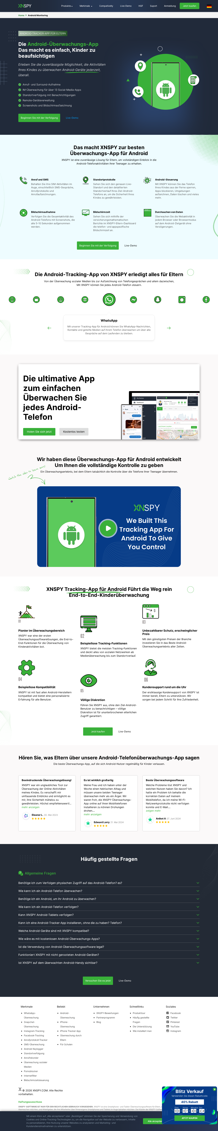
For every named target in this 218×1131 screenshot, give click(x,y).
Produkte (66, 5)
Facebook (175, 1013)
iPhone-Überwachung (67, 1024)
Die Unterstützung (142, 1026)
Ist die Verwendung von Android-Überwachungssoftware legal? (61, 946)
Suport (153, 5)
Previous (49, 331)
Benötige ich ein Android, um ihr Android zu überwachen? (57, 899)
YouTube (174, 1026)
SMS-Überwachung (34, 1044)
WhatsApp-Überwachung (31, 1015)
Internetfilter (30, 1075)
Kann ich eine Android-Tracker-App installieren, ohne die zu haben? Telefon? (70, 923)
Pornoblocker (31, 1071)
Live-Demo (126, 5)
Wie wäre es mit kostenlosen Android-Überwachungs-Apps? (59, 938)
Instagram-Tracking (34, 1031)
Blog (98, 1022)
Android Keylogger (33, 1048)
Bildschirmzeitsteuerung (36, 1080)
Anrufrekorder (31, 1057)
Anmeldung (170, 5)
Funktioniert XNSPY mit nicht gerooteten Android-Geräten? (58, 954)
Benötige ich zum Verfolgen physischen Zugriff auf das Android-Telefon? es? (70, 883)
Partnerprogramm (105, 1017)
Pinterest (175, 1022)
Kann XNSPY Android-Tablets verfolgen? (46, 915)
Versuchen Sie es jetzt (98, 980)
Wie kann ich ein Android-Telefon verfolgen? (48, 907)
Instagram (175, 1031)
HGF (141, 5)
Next (168, 331)
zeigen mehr (153, 810)
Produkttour (139, 1013)
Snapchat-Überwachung (31, 1024)
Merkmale (85, 5)
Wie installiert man (142, 1031)
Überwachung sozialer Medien (35, 1064)
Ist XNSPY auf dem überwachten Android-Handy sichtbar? (57, 962)
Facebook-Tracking (34, 1035)
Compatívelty (106, 5)
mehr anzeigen (30, 807)
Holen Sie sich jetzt (39, 431)
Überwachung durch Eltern (71, 1037)
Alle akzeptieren (156, 1121)
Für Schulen (66, 1044)
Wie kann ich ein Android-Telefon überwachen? (50, 891)
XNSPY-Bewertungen (107, 1013)
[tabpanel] (47, 803)
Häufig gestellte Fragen (141, 1019)
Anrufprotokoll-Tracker (35, 1040)
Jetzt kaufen (189, 5)
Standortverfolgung (34, 1053)
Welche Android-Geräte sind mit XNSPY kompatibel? (53, 930)
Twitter (174, 1017)
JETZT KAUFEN (189, 1118)
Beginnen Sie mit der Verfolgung (39, 117)
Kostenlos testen (74, 431)
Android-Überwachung (67, 1015)
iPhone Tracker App (70, 1031)
